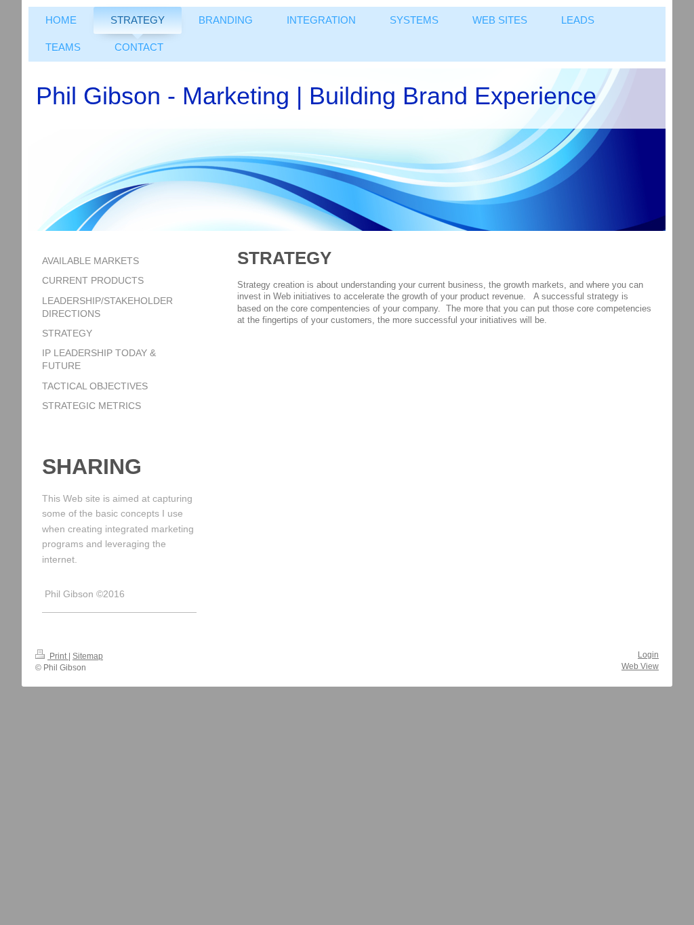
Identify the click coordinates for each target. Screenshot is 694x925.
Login (648, 655)
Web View (640, 666)
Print (57, 656)
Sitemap (88, 656)
